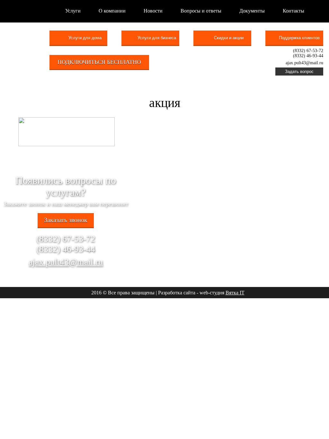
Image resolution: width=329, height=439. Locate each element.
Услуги (73, 10)
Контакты (293, 10)
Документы (252, 10)
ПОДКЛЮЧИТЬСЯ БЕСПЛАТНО (99, 62)
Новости (153, 10)
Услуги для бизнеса (157, 37)
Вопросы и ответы (201, 10)
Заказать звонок (65, 219)
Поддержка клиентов (299, 37)
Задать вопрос (299, 71)
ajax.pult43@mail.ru (66, 262)
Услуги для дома (85, 37)
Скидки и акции (229, 37)
